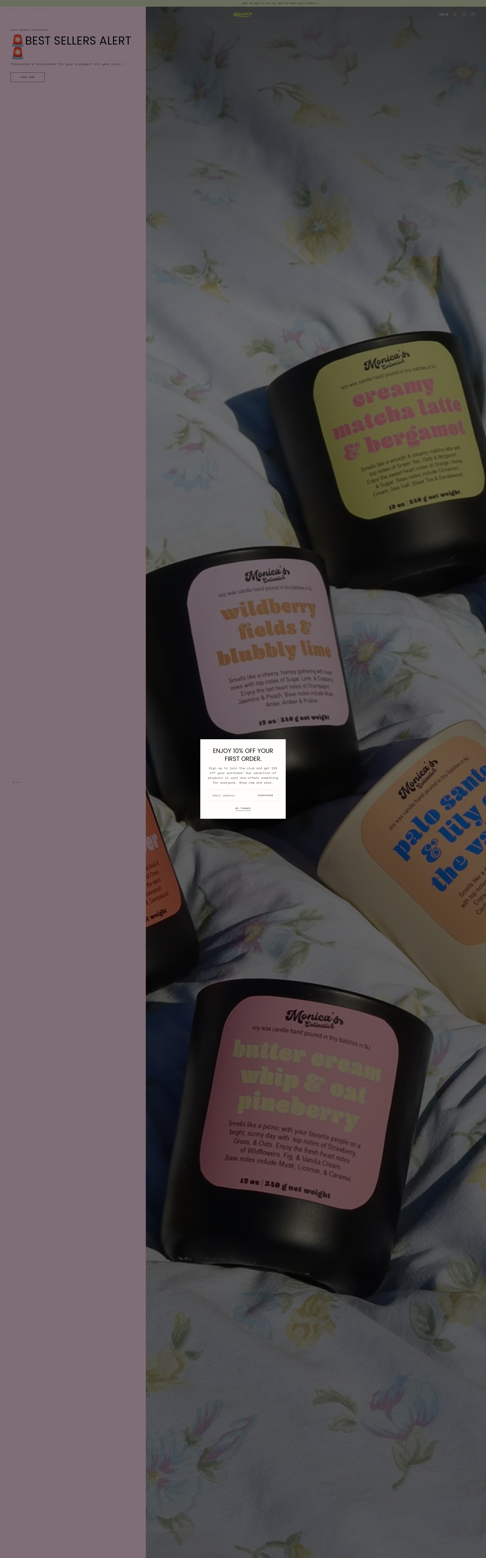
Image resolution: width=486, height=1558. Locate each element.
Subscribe (265, 795)
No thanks (243, 808)
